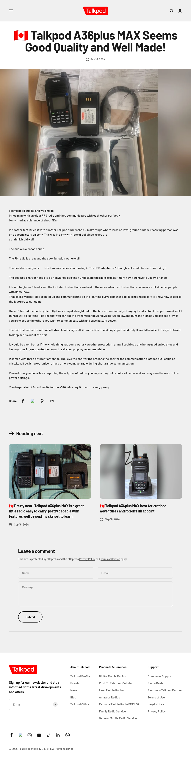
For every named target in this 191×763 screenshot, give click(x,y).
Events (75, 683)
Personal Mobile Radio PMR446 (119, 704)
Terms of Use (156, 697)
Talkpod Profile (80, 676)
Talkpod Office (79, 704)
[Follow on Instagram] (29, 735)
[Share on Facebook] (22, 401)
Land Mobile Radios (111, 690)
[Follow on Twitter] (20, 735)
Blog (73, 697)
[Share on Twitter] (32, 401)
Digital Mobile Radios (112, 676)
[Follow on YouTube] (39, 735)
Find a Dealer (156, 683)
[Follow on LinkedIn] (58, 735)
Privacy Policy (87, 559)
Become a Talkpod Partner (165, 690)
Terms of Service (110, 559)
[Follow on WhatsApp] (67, 735)
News (74, 690)
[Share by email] (52, 401)
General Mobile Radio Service (118, 718)
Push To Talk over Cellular (115, 683)
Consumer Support (160, 676)
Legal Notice (156, 704)
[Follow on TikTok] (48, 735)
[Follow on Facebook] (11, 735)
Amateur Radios (109, 697)
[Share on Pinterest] (42, 401)
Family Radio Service (112, 711)
